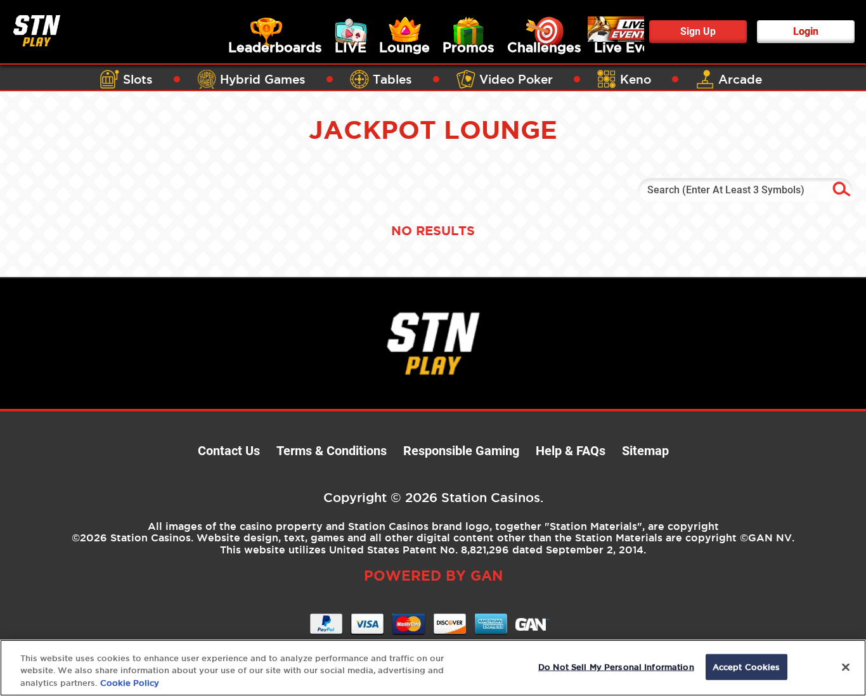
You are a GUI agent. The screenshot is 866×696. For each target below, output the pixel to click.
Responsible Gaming (461, 450)
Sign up (698, 31)
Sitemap (645, 450)
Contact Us (229, 450)
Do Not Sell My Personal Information (616, 666)
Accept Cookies (746, 666)
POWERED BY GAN (433, 575)
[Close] (846, 667)
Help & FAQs (570, 450)
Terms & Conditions (331, 450)
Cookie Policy (129, 682)
